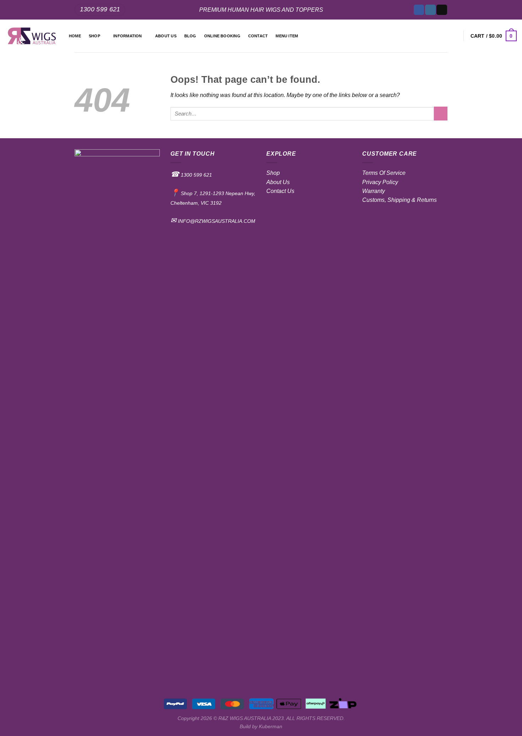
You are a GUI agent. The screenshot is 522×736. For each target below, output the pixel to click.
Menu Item (287, 36)
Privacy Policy (380, 182)
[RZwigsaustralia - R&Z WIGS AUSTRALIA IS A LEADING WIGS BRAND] (31, 36)
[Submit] (440, 113)
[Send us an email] (441, 10)
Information (127, 36)
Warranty (373, 191)
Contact (258, 36)
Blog (190, 36)
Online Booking (222, 36)
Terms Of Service (384, 173)
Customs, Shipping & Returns (399, 200)
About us (165, 36)
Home (75, 36)
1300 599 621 (195, 175)
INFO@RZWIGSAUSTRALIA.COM (215, 221)
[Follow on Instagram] (430, 10)
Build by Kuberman (261, 726)
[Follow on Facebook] (419, 10)
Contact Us (280, 191)
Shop (94, 36)
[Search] (454, 35)
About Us (278, 182)
